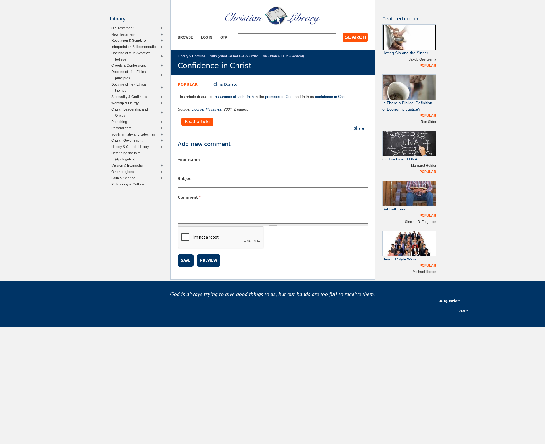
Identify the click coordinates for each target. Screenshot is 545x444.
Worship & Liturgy (126, 103)
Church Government (128, 140)
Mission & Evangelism (130, 165)
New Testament (124, 34)
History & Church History (131, 147)
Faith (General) (292, 56)
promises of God (278, 97)
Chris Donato (225, 84)
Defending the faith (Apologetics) (127, 156)
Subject (185, 178)
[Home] (273, 15)
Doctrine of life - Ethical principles (130, 75)
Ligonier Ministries (206, 109)
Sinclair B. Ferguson (420, 222)
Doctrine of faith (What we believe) (132, 56)
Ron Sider (428, 122)
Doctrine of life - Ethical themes (130, 87)
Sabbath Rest (394, 209)
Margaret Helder (423, 165)
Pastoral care (123, 128)
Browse (185, 37)
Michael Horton (424, 272)
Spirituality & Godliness (130, 97)
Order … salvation (263, 56)
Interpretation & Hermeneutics (136, 47)
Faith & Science (125, 178)
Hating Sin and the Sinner (405, 53)
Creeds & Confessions (130, 65)
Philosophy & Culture (129, 184)
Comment (189, 197)
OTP (223, 37)
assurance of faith (229, 97)
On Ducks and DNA (399, 159)
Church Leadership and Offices (131, 112)
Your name (189, 160)
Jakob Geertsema (422, 59)
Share (359, 128)
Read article (197, 121)
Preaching (120, 122)
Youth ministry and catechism (135, 134)
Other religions (124, 172)
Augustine (449, 301)
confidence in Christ (331, 97)
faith (250, 97)
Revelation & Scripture (130, 40)
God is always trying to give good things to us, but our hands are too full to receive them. (272, 294)
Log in (206, 37)
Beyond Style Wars (399, 259)
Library (183, 56)
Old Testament (124, 28)
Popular (188, 84)
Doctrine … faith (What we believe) (219, 56)
